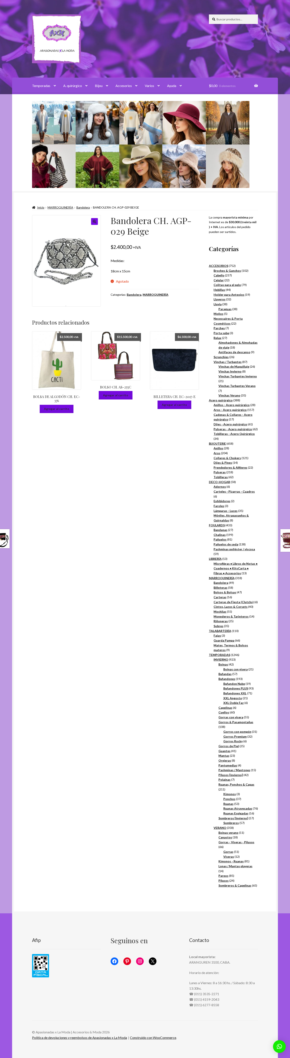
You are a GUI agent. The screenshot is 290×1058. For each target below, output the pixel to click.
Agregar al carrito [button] (56, 409)
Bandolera (83, 207)
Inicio (40, 207)
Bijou (99, 86)
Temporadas (41, 86)
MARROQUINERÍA (60, 207)
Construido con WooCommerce (153, 1038)
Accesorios (123, 86)
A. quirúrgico (72, 86)
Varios (149, 86)
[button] (94, 221)
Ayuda (171, 86)
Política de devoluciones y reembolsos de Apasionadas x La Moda (79, 1038)
